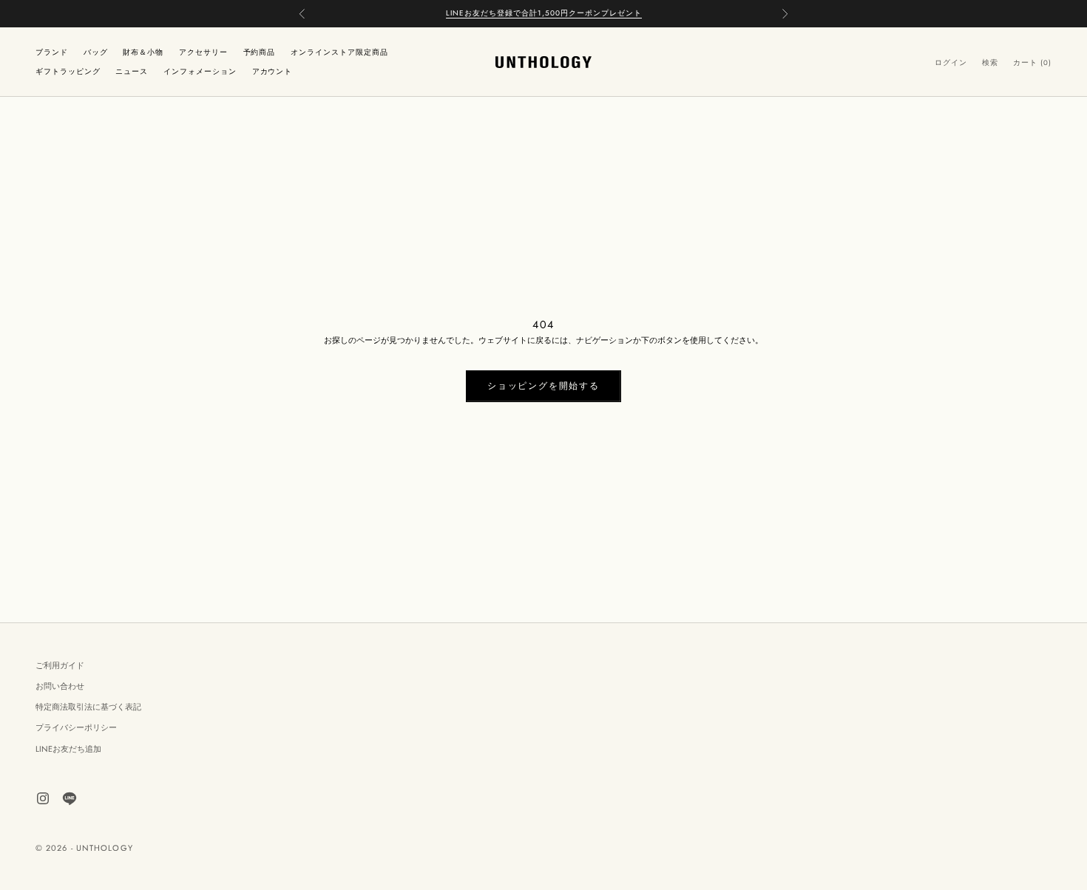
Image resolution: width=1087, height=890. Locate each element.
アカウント (272, 71)
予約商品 (259, 52)
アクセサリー (203, 52)
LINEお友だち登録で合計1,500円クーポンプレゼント (544, 12)
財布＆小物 (143, 52)
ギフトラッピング (68, 71)
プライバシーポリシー (76, 727)
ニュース (131, 71)
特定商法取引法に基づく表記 (88, 707)
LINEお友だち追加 (68, 749)
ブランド (51, 52)
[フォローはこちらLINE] (69, 798)
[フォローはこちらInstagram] (42, 798)
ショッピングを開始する (543, 386)
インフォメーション (200, 71)
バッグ (96, 52)
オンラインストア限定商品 (339, 52)
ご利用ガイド (59, 665)
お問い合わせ (59, 686)
